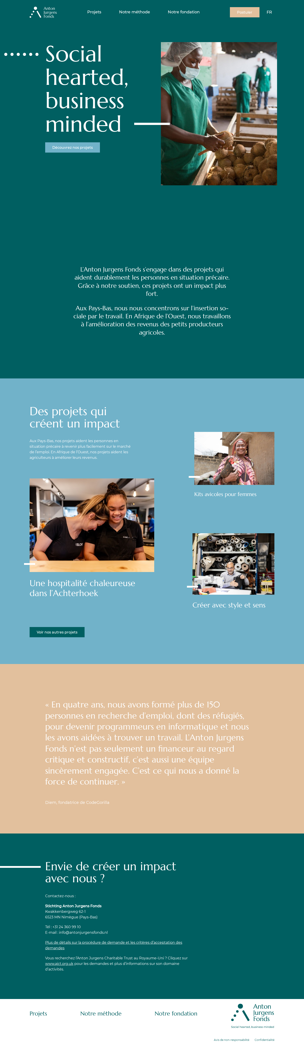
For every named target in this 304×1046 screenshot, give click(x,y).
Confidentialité (264, 1040)
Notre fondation (184, 12)
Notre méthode (134, 12)
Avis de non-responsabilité (231, 1040)
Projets (94, 12)
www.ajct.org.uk (59, 964)
